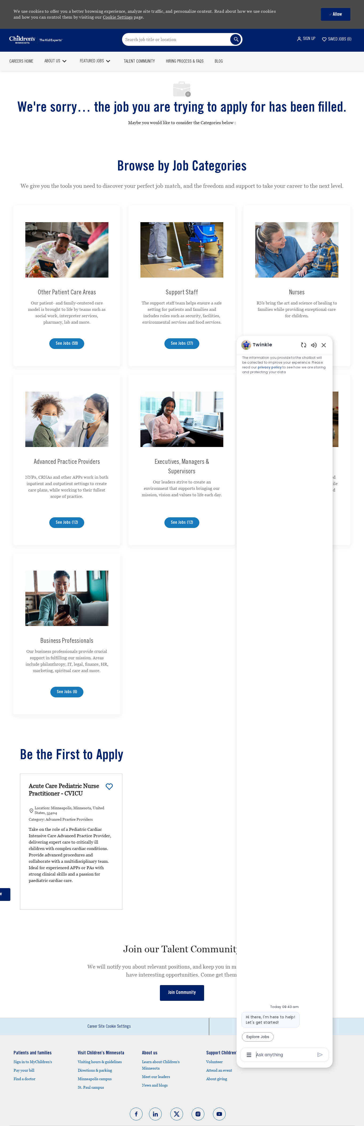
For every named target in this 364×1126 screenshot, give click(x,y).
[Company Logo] (35, 39)
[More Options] (249, 1055)
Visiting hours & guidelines (100, 1062)
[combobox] (182, 39)
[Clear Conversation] (304, 344)
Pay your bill (24, 1070)
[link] (182, 993)
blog (219, 61)
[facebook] (136, 1114)
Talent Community (139, 61)
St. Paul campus (91, 1087)
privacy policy (270, 367)
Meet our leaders (156, 1077)
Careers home (21, 61)
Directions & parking (95, 1070)
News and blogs (155, 1085)
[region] (285, 699)
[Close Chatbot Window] (323, 345)
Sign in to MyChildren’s (33, 1062)
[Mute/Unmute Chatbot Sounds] (314, 345)
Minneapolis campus (95, 1079)
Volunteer (214, 1062)
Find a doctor (24, 1079)
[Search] (235, 39)
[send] (320, 1054)
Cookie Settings (118, 17)
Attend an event (219, 1070)
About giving (216, 1079)
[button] (306, 39)
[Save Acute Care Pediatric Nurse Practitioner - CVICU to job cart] (109, 786)
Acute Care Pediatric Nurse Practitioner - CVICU (64, 790)
